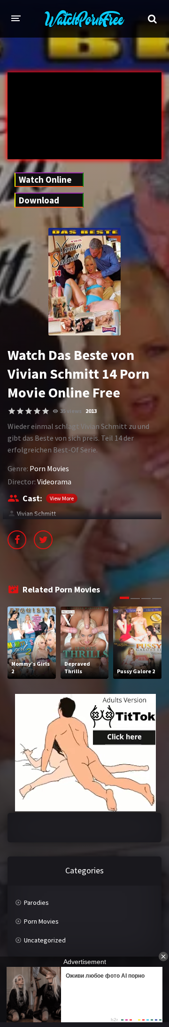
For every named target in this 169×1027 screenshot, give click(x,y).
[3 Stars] (28, 411)
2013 (91, 410)
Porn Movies (49, 468)
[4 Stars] (37, 411)
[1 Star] (12, 411)
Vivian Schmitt (36, 513)
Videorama (54, 481)
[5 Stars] (45, 411)
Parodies (36, 902)
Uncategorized (45, 940)
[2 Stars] (20, 411)
